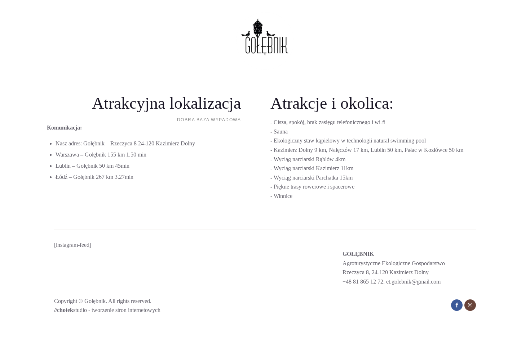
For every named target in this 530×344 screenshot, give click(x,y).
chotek (65, 310)
